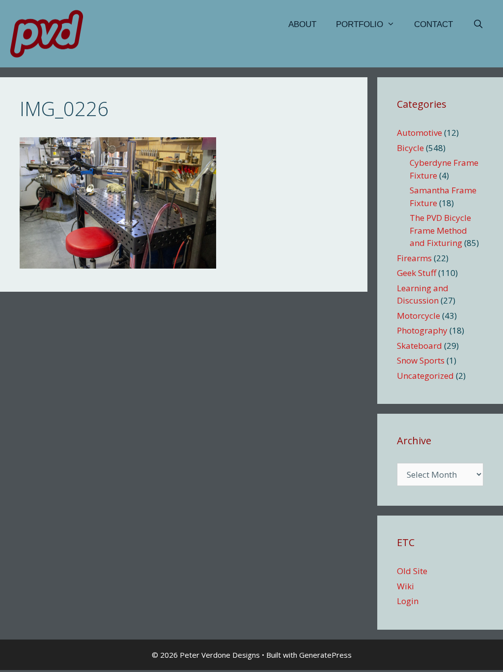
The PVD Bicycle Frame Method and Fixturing (440, 230)
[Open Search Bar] (478, 24)
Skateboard (419, 345)
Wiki (405, 586)
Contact (433, 24)
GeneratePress (325, 655)
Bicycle (410, 147)
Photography (422, 330)
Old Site (412, 571)
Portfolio (359, 24)
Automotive (419, 132)
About (302, 24)
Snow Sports (421, 360)
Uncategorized (425, 375)
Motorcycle (418, 315)
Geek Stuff (416, 272)
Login (408, 601)
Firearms (414, 258)
